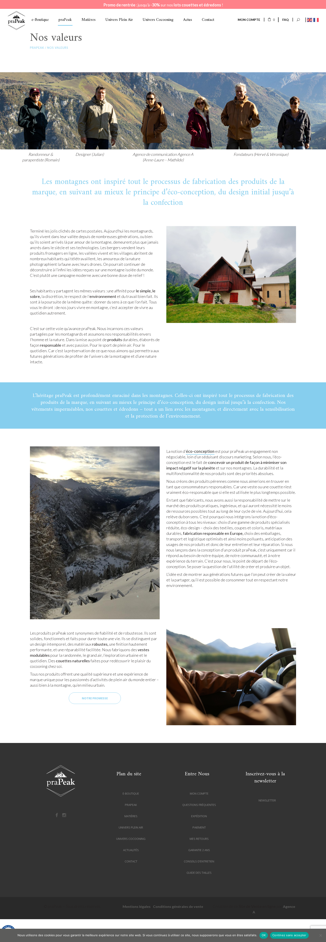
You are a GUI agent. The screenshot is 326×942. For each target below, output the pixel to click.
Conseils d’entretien (199, 861)
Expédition (199, 816)
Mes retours (199, 839)
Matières (130, 816)
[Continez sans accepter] (320, 935)
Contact (131, 861)
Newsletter (267, 800)
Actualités (131, 850)
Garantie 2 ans (199, 850)
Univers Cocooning (130, 839)
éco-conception (200, 451)
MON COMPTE (249, 19)
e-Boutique (131, 793)
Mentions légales (137, 906)
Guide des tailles (199, 873)
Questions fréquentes (199, 805)
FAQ (285, 19)
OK (264, 935)
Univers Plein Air (131, 827)
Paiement (199, 827)
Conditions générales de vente (178, 906)
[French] (315, 19)
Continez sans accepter (289, 935)
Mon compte (199, 793)
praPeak (37, 47)
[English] (309, 19)
